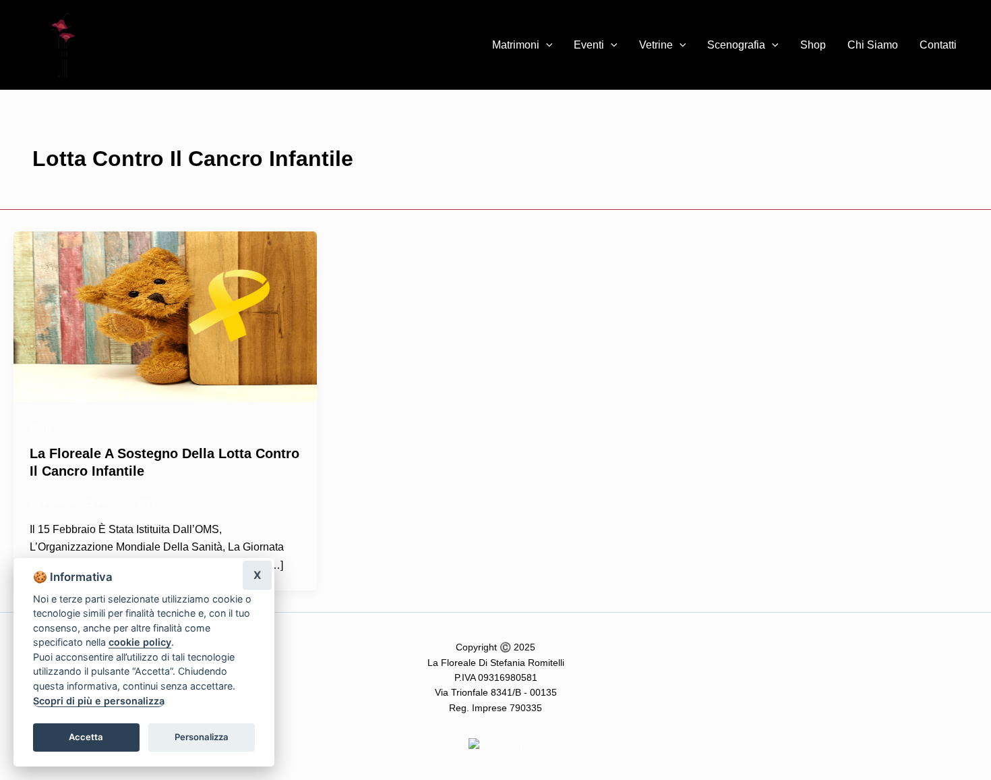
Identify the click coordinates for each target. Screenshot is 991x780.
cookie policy (140, 642)
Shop (813, 45)
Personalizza (202, 736)
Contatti (938, 45)
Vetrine (656, 45)
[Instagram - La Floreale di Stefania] (495, 745)
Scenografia (736, 45)
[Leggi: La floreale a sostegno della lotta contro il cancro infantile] (165, 316)
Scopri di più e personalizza (98, 700)
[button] (546, 45)
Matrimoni (515, 45)
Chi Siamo (872, 45)
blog (40, 427)
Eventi (589, 45)
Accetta (86, 736)
